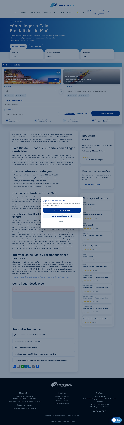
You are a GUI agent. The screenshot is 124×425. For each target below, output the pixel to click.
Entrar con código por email (62, 216)
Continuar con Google (62, 210)
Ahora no (62, 221)
